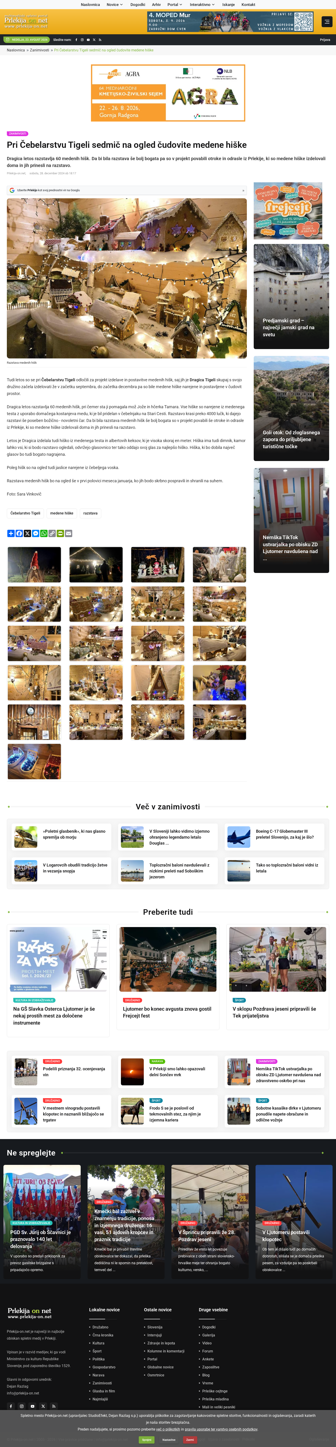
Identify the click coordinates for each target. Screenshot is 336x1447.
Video (207, 1343)
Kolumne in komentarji (165, 1351)
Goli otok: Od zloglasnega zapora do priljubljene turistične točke (291, 440)
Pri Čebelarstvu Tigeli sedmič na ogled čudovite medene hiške (103, 50)
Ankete (208, 1359)
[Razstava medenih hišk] (34, 564)
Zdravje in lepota (161, 1343)
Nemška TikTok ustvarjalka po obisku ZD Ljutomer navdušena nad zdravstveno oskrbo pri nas (288, 1074)
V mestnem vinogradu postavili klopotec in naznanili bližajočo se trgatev (73, 1114)
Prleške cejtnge (215, 1391)
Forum (207, 1351)
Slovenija (155, 1327)
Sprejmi (146, 1440)
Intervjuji (154, 1335)
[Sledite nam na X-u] (94, 39)
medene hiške (61, 513)
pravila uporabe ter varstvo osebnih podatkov (221, 1429)
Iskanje (228, 4)
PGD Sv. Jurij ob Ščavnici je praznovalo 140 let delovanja (40, 1239)
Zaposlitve (210, 1367)
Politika (99, 1359)
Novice (113, 4)
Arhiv (156, 4)
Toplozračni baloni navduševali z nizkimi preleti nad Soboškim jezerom (179, 871)
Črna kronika (103, 1335)
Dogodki (138, 4)
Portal (173, 4)
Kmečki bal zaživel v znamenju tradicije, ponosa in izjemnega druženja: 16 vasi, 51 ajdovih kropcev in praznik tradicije (124, 1225)
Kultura (98, 1343)
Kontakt (248, 4)
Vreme (207, 1383)
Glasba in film (104, 1391)
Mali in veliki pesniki (218, 1407)
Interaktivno (200, 4)
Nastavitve (169, 1440)
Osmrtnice (155, 1375)
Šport (97, 1351)
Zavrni (190, 1440)
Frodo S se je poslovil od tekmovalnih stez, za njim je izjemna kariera (175, 1114)
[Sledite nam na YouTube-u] (88, 39)
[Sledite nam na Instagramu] (82, 39)
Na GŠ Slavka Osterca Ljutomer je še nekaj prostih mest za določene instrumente (54, 1016)
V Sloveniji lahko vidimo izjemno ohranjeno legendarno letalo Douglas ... (179, 837)
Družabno (100, 1327)
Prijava (325, 40)
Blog (206, 1375)
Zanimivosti (39, 50)
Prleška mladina (215, 1399)
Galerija (208, 1335)
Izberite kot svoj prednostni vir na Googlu (48, 190)
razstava (90, 513)
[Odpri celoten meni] (327, 22)
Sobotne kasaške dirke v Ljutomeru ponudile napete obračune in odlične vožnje (288, 1114)
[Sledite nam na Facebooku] (76, 39)
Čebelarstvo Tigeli (25, 513)
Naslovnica (90, 4)
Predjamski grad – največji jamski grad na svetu (289, 328)
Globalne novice (160, 1367)
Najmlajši (100, 1399)
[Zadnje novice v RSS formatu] (100, 39)
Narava (98, 1375)
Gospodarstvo (104, 1367)
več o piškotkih (168, 1429)
